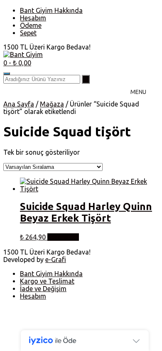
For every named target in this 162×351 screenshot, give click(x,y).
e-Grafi (55, 259)
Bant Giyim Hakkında (51, 10)
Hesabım (33, 18)
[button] (138, 92)
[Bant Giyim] (23, 54)
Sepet (28, 33)
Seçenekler (63, 237)
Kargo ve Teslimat (47, 281)
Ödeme (31, 25)
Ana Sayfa (18, 104)
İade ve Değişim (43, 288)
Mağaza (52, 104)
